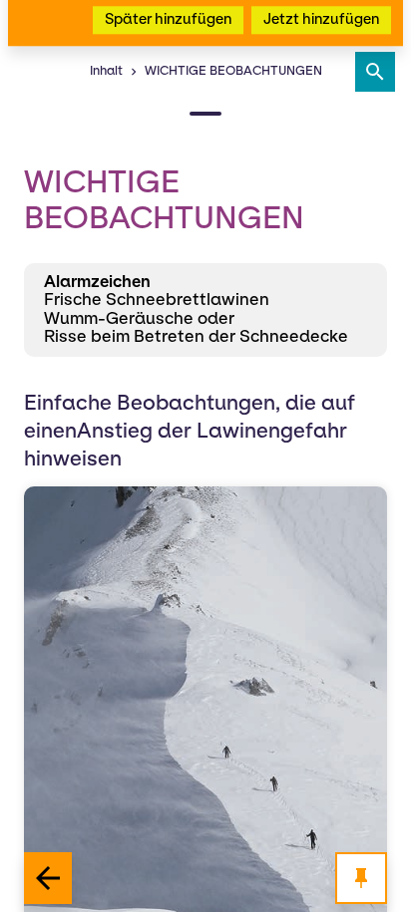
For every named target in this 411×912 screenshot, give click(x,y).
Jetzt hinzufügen (321, 125)
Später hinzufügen (168, 125)
